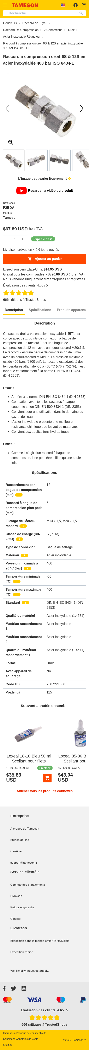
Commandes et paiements (27, 884)
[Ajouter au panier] (47, 778)
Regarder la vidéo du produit (50, 190)
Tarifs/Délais (61, 940)
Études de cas (19, 839)
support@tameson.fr (23, 862)
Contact (15, 918)
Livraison (16, 896)
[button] (5, 5)
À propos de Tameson (24, 828)
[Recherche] (82, 13)
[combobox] (44, 13)
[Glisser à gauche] (82, 108)
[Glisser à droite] (7, 108)
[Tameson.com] (25, 5)
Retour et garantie (22, 907)
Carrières (16, 851)
